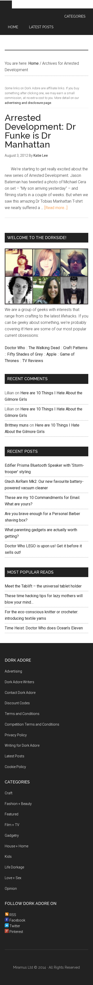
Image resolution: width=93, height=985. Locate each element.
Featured (11, 814)
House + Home (16, 846)
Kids (8, 857)
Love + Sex (13, 878)
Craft (8, 793)
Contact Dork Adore (20, 693)
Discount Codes (17, 703)
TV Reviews (32, 360)
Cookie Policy (15, 767)
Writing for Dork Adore (22, 745)
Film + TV (12, 825)
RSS (12, 915)
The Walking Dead (44, 347)
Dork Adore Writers (19, 682)
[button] (6, 4)
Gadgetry (12, 835)
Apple (51, 354)
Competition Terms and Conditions (32, 724)
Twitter (14, 926)
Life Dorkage (14, 867)
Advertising (13, 671)
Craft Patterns (75, 347)
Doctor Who (15, 347)
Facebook (17, 920)
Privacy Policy (16, 735)
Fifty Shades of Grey (25, 354)
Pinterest (16, 932)
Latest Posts (14, 756)
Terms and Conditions (22, 714)
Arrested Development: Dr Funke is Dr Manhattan (40, 131)
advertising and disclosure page (28, 103)
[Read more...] (55, 207)
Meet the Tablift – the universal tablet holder (43, 586)
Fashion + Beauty (18, 804)
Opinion (11, 889)
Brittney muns (17, 425)
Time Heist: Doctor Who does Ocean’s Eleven (44, 628)
